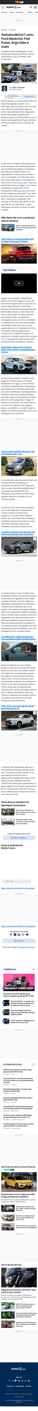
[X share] (15, 934)
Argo (19, 191)
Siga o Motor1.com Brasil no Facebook (18, 888)
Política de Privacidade (12, 1394)
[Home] (13, 7)
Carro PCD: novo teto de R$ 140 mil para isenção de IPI (17, 707)
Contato (28, 1386)
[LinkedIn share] (19, 934)
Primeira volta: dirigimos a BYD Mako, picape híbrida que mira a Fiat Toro (17, 1116)
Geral (13, 1074)
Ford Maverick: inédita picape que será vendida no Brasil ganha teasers (18, 637)
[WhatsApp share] (23, 934)
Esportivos (14, 1111)
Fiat (29, 172)
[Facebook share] (11, 934)
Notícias (4, 12)
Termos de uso (19, 1397)
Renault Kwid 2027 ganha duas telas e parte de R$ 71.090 (17, 1099)
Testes (11, 12)
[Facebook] (9, 1381)
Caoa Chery (22, 182)
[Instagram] (22, 1381)
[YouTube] (26, 1381)
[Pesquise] (31, 7)
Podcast (14, 1085)
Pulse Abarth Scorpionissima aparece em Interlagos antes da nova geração (18, 1107)
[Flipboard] (16, 1381)
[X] (13, 1381)
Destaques (20, 12)
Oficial (13, 1093)
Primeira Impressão (18, 1119)
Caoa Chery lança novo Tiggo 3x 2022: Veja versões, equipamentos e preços (18, 349)
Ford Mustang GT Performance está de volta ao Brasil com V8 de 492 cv (18, 1125)
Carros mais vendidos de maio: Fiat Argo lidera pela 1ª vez (18, 452)
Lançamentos (16, 1128)
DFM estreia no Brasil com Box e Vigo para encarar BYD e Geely (17, 1071)
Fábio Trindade (18, 87)
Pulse (8, 180)
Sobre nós (10, 1386)
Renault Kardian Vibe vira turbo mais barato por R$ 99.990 (17, 1090)
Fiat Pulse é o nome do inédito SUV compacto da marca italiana (17, 240)
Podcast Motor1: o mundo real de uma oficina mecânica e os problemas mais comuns (18, 1080)
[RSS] (29, 1381)
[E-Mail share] (27, 934)
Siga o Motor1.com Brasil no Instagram (18, 926)
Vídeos (30, 12)
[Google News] (19, 1381)
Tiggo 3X (32, 182)
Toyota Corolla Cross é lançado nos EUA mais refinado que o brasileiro (18, 533)
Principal (4, 30)
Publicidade (19, 1386)
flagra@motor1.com (26, 947)
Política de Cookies (27, 1394)
